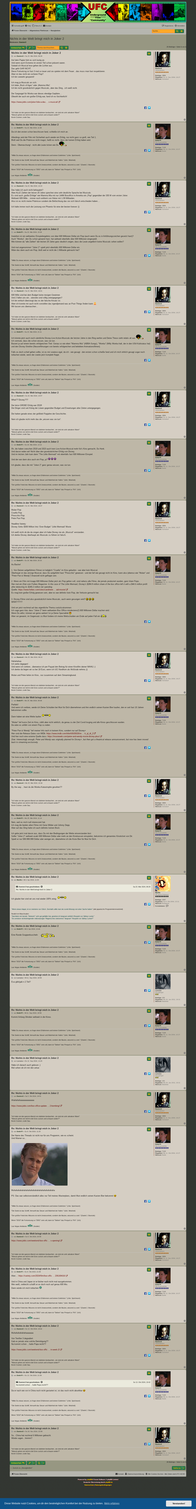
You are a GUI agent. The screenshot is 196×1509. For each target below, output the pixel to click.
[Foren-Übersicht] (98, 12)
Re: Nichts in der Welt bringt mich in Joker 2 (34, 124)
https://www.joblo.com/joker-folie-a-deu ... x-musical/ (34, 102)
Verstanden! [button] (179, 1503)
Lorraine (158, 990)
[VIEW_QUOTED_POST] (41, 886)
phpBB (89, 1479)
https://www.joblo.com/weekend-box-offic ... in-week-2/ (35, 1349)
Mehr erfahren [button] (111, 1503)
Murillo (157, 892)
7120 (164, 147)
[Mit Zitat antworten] (149, 53)
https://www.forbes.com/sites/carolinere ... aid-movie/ (41, 589)
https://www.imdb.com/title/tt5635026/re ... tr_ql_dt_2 (69, 733)
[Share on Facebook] (145, 107)
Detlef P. (158, 140)
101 (163, 997)
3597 (164, 900)
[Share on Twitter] (149, 107)
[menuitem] (28, 26)
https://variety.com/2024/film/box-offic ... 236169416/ (41, 1276)
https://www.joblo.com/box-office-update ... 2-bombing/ (35, 1106)
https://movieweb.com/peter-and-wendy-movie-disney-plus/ (73, 736)
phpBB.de (109, 1482)
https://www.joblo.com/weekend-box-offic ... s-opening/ (35, 1240)
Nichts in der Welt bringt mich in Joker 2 (37, 38)
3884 (164, 75)
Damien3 (22, 42)
